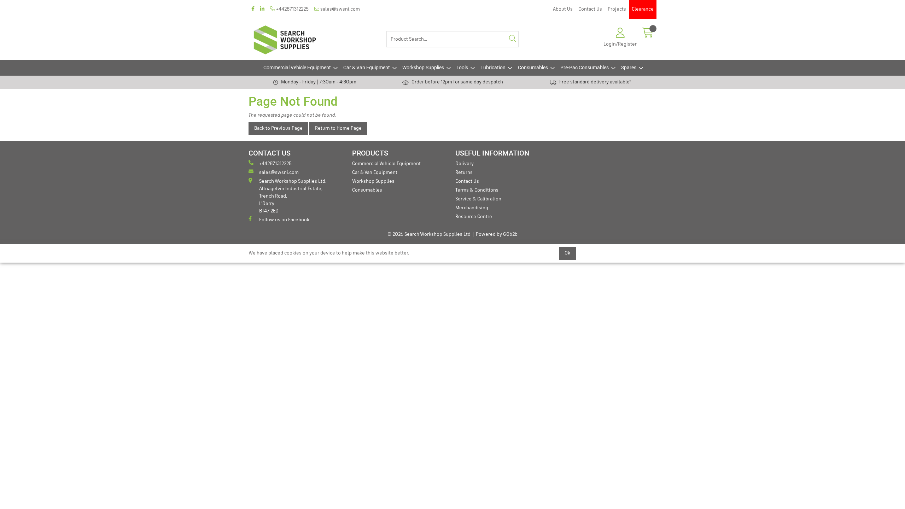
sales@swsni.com (339, 9)
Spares (628, 67)
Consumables (533, 67)
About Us (563, 9)
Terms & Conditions (476, 190)
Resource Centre (473, 216)
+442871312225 (292, 9)
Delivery (464, 163)
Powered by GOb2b (497, 234)
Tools (462, 67)
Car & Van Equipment (366, 67)
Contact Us (590, 9)
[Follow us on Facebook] (253, 9)
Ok (567, 253)
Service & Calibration (478, 199)
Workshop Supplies (423, 67)
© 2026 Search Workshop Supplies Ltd (429, 234)
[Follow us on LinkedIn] (262, 9)
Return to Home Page (338, 128)
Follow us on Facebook (284, 219)
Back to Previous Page (278, 128)
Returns (464, 172)
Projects (617, 9)
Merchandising (471, 207)
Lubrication (493, 67)
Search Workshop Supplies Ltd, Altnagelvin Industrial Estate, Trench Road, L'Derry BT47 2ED (292, 196)
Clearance (643, 9)
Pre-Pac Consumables (584, 67)
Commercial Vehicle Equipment (297, 67)
